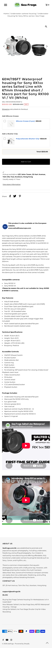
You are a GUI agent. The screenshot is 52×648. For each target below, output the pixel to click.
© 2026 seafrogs (8, 644)
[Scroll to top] (47, 643)
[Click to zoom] (46, 26)
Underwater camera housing (23, 13)
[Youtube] (6, 640)
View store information (12, 184)
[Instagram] (11, 640)
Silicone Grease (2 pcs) (25, 121)
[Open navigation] (7, 5)
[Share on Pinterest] (20, 196)
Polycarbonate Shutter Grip (27, 139)
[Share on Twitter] (14, 196)
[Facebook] (3, 640)
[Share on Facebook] (10, 196)
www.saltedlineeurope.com (19, 228)
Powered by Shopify (22, 644)
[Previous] (4, 46)
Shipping (5, 109)
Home (6, 13)
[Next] (46, 46)
